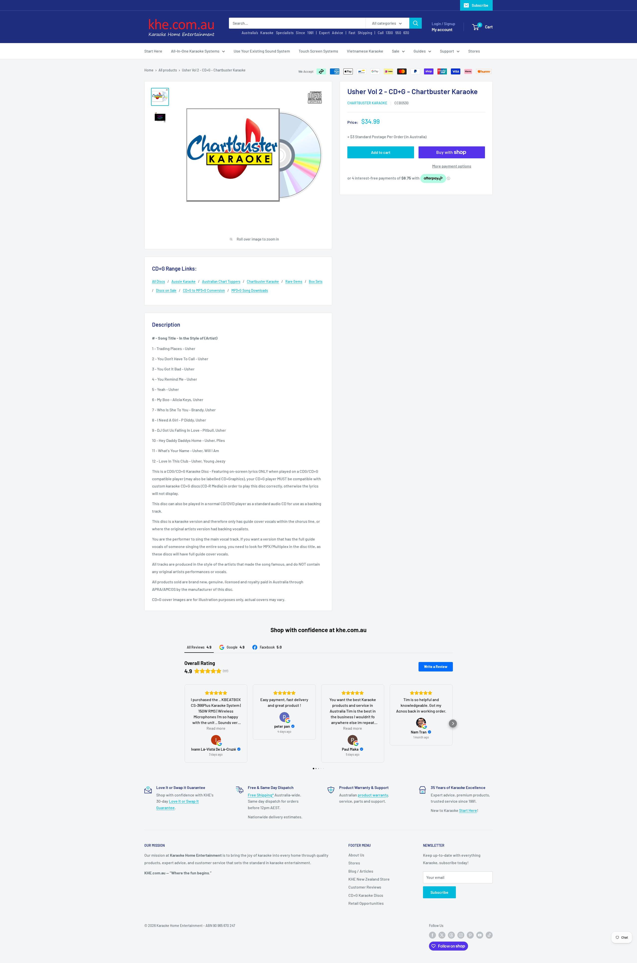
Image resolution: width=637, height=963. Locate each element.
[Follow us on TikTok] (489, 935)
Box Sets (315, 281)
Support (447, 51)
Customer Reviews (364, 887)
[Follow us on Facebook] (432, 935)
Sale (395, 51)
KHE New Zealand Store (369, 879)
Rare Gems (293, 281)
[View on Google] (216, 740)
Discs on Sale (166, 290)
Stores (474, 51)
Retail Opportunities (366, 903)
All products (168, 70)
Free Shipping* (261, 794)
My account (442, 29)
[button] (184, 723)
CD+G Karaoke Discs (365, 895)
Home (149, 70)
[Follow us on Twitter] (441, 935)
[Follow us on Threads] (451, 935)
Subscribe (480, 5)
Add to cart (380, 152)
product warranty (373, 794)
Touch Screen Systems (318, 51)
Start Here (153, 51)
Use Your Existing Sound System (262, 51)
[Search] (415, 23)
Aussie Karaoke (183, 281)
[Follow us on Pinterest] (470, 935)
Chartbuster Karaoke (367, 103)
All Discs (158, 281)
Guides (420, 51)
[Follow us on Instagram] (460, 935)
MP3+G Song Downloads (249, 290)
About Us (356, 854)
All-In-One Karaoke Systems (195, 51)
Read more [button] (216, 728)
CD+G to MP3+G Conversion (204, 290)
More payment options (451, 166)
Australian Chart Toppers (221, 281)
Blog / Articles (360, 871)
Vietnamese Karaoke (365, 51)
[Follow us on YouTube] (479, 935)
